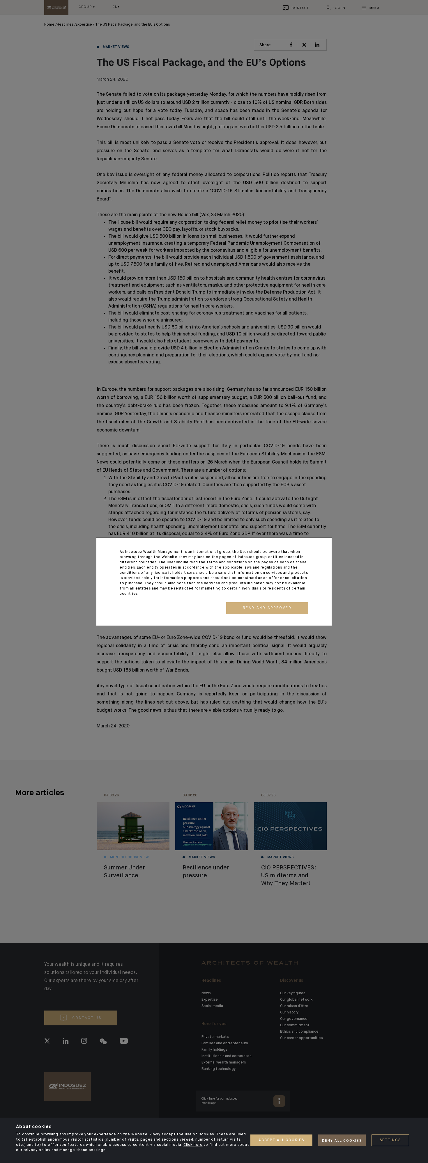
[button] (267, 608)
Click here (193, 1145)
